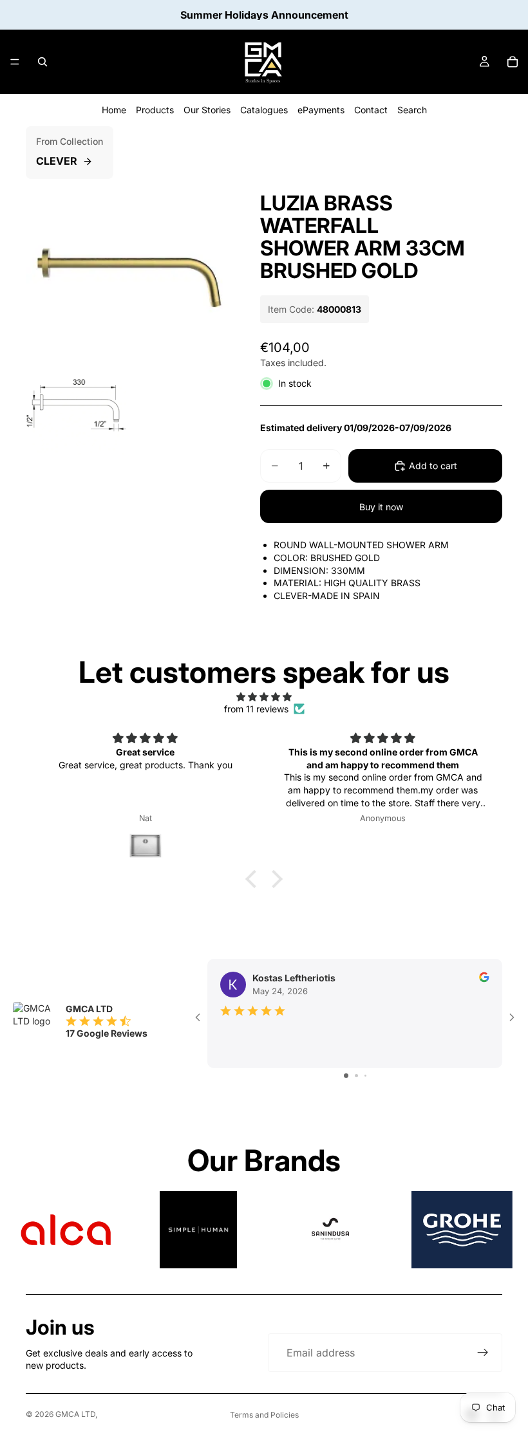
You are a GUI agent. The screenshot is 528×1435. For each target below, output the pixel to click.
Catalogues (264, 109)
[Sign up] (482, 1352)
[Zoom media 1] (127, 265)
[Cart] (512, 62)
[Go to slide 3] (365, 1076)
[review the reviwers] (484, 977)
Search (412, 109)
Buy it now (381, 506)
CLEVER (56, 160)
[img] (264, 696)
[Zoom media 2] (76, 405)
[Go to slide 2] (356, 1075)
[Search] (42, 62)
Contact (371, 109)
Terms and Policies (264, 1415)
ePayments (320, 109)
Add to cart (433, 465)
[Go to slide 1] (346, 1075)
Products (155, 109)
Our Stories (207, 109)
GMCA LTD (75, 1414)
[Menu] (15, 62)
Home (114, 109)
